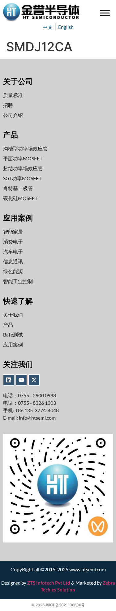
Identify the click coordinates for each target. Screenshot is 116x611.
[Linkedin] (8, 380)
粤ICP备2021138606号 (65, 605)
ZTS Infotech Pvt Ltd (48, 583)
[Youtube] (21, 380)
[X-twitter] (34, 380)
